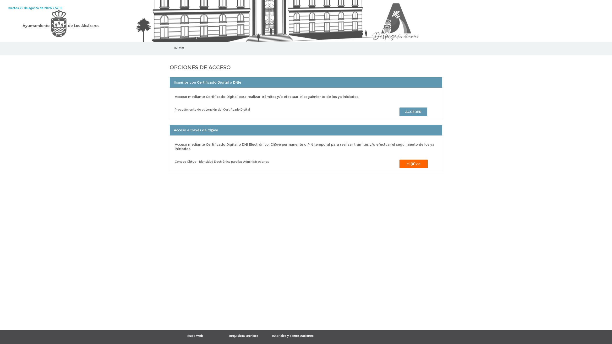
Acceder (413, 112)
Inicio (179, 48)
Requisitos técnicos (243, 336)
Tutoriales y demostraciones (292, 336)
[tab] (306, 82)
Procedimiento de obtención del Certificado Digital (212, 109)
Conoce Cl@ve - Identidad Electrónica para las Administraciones (222, 161)
